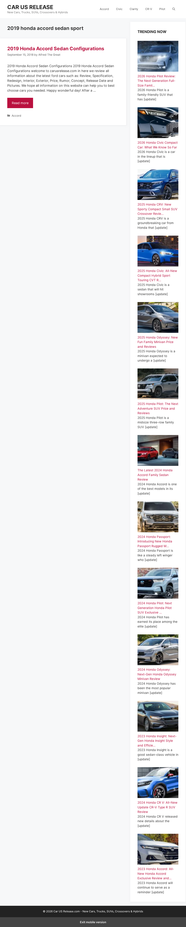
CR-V (148, 9)
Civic (119, 9)
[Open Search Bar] (174, 9)
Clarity (134, 9)
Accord (104, 9)
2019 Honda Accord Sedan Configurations (55, 48)
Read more (20, 103)
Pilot (162, 9)
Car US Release (30, 7)
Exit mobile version (93, 922)
